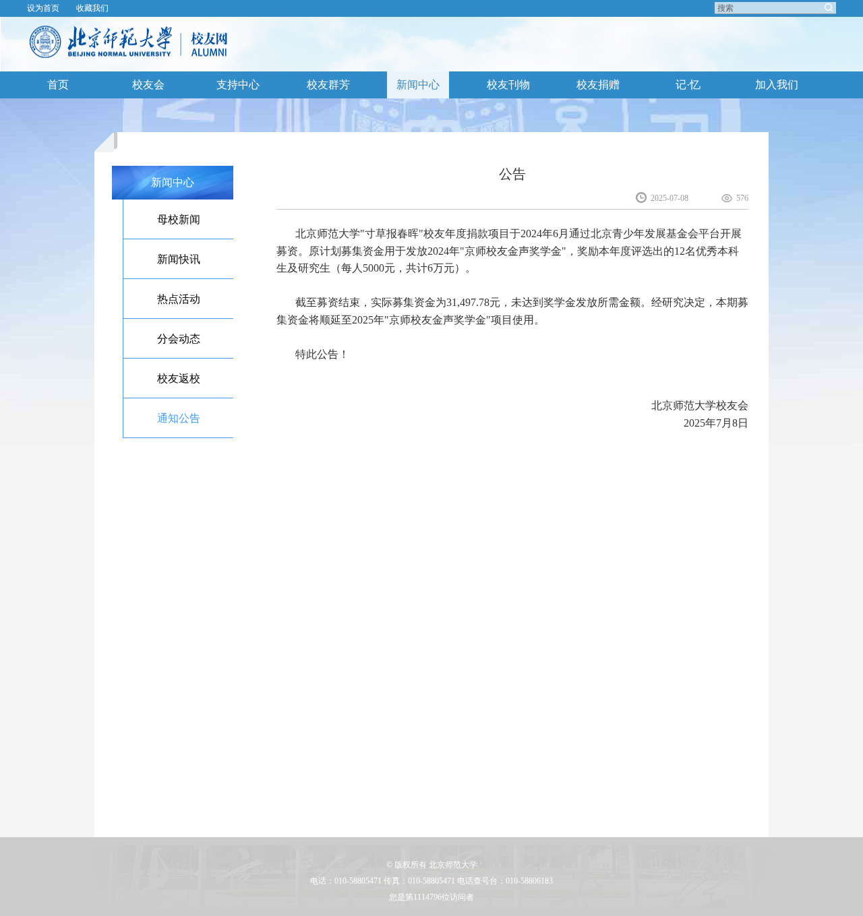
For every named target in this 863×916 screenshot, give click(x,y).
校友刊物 (508, 84)
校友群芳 (328, 84)
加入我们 (776, 84)
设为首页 (43, 8)
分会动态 (178, 338)
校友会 (148, 84)
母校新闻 (178, 219)
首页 (58, 84)
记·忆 (688, 84)
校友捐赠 (598, 84)
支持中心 (238, 84)
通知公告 (178, 418)
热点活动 (178, 299)
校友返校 (178, 378)
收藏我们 (92, 8)
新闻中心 (418, 84)
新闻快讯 (178, 259)
